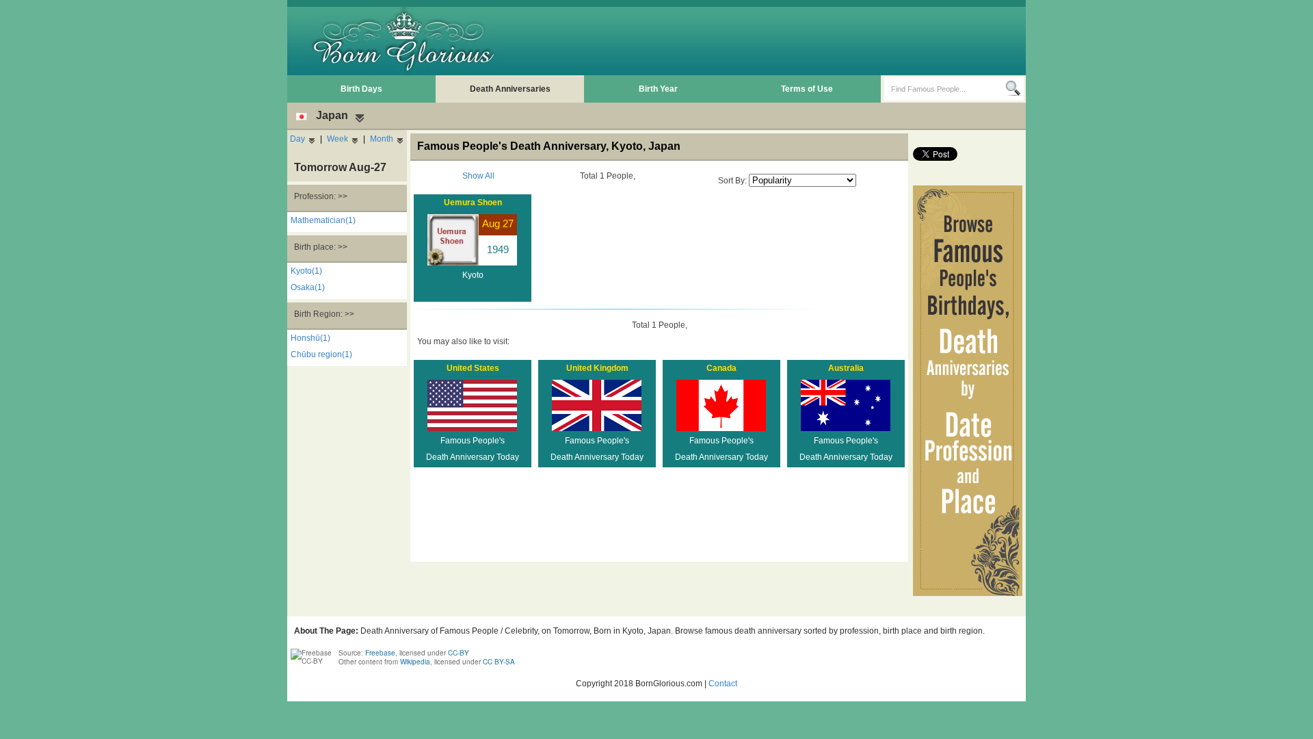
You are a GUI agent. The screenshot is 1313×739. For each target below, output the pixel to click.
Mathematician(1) (323, 220)
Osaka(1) (308, 287)
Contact (722, 683)
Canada (721, 368)
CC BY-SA (499, 661)
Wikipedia (415, 661)
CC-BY (458, 653)
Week (337, 139)
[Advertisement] (773, 41)
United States (473, 368)
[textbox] (944, 89)
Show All (478, 176)
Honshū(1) (310, 338)
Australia (846, 368)
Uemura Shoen (473, 202)
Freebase (380, 653)
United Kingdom (597, 368)
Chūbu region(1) (321, 354)
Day (297, 139)
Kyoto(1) (306, 271)
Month (381, 139)
